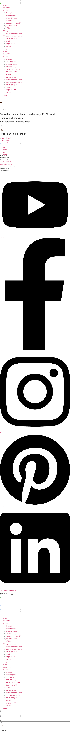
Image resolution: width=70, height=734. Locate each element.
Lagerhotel (8, 45)
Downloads (8, 46)
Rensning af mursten (10, 40)
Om (4, 48)
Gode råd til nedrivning (11, 38)
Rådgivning (8, 41)
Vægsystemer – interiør (11, 25)
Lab (4, 30)
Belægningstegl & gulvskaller (12, 23)
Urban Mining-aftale (10, 43)
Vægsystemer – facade (11, 27)
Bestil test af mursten (10, 31)
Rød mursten (8, 13)
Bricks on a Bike (7, 9)
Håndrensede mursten (11, 18)
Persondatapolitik (4, 589)
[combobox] (35, 127)
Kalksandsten (8, 20)
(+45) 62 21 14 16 (6, 111)
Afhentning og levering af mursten (14, 36)
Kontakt (5, 50)
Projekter (5, 5)
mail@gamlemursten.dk (6, 164)
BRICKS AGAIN (6, 7)
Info (4, 35)
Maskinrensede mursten (11, 17)
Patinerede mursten (10, 15)
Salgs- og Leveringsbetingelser (8, 590)
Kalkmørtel (8, 28)
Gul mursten (8, 12)
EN (2, 97)
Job (4, 147)
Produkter (5, 10)
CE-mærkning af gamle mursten (13, 33)
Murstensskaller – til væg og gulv (14, 22)
